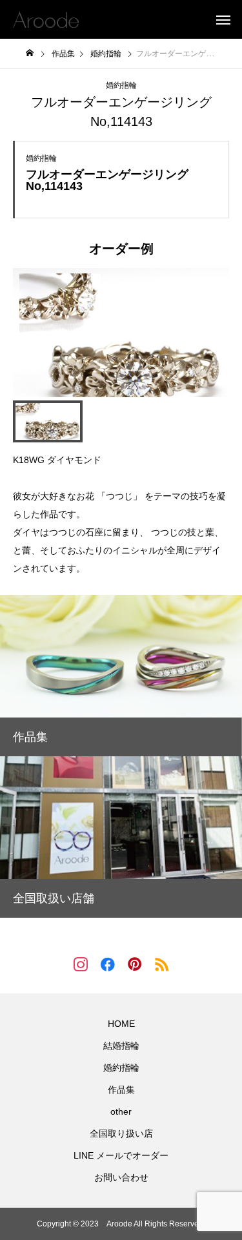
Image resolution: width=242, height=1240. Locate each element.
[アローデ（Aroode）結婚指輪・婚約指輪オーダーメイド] (46, 19)
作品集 (121, 1089)
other (121, 1111)
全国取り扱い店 (121, 1133)
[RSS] (162, 963)
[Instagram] (81, 963)
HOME (121, 1023)
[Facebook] (108, 963)
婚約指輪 (121, 85)
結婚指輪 (121, 1045)
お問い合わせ (121, 1177)
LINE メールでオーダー (121, 1155)
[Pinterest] (135, 963)
